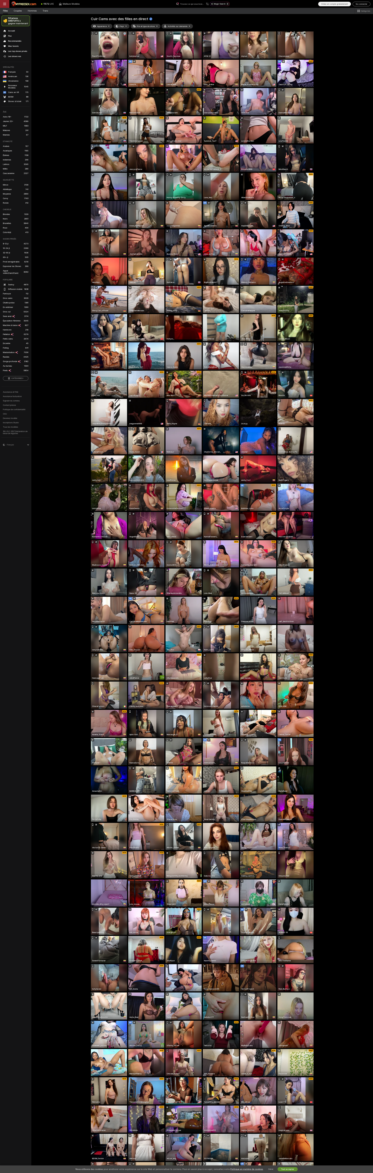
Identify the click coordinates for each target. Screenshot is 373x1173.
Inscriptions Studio (11, 423)
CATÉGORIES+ (17, 378)
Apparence (102, 26)
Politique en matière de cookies (246, 1169)
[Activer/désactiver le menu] (4, 4)
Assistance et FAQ (10, 392)
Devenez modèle (10, 418)
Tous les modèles (10, 427)
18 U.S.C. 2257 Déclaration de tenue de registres (15, 432)
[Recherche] (207, 4)
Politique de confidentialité (14, 410)
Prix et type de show (146, 26)
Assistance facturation (12, 396)
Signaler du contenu (11, 401)
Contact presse (9, 405)
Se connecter (361, 4)
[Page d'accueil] (23, 4)
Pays (122, 26)
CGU (5, 414)
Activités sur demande (177, 26)
